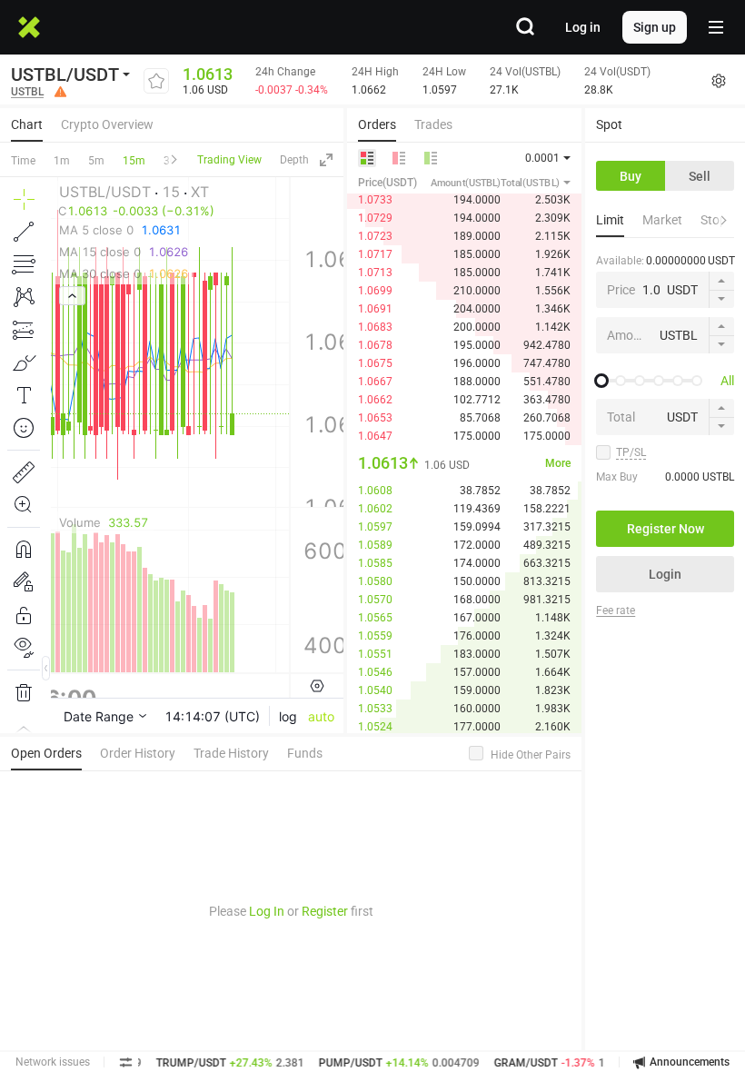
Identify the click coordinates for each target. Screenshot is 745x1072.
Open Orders (46, 753)
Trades (433, 124)
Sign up (654, 27)
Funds (305, 753)
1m (62, 160)
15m (134, 160)
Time (23, 160)
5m (96, 160)
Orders (377, 124)
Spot (609, 124)
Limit (610, 220)
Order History (137, 753)
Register (325, 911)
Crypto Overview (107, 124)
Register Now (665, 528)
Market (662, 220)
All (727, 380)
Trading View (229, 160)
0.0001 (542, 158)
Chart (27, 124)
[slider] (601, 380)
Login (665, 574)
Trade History (231, 753)
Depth (294, 160)
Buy (630, 176)
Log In (266, 911)
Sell (699, 176)
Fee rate (615, 610)
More (558, 463)
